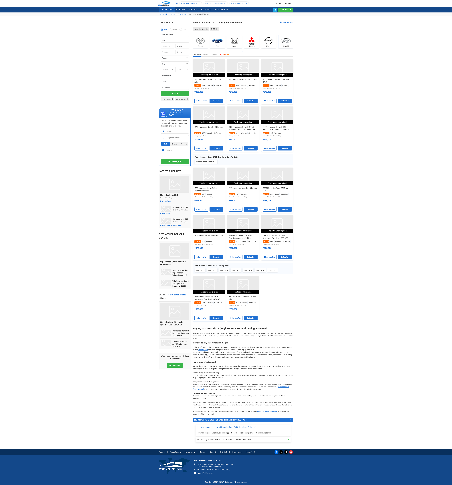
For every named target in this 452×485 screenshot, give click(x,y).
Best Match (197, 55)
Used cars (180, 10)
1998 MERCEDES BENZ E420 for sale (242, 298)
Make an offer (201, 101)
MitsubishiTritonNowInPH (191, 3)
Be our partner (237, 452)
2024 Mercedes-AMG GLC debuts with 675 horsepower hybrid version (180, 344)
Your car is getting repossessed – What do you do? (180, 273)
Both (166, 29)
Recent (214, 55)
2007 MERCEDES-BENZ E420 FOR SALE (277, 80)
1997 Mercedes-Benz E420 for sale (243, 79)
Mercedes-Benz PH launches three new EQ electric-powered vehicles (180, 333)
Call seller (216, 101)
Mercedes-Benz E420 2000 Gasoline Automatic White (240, 236)
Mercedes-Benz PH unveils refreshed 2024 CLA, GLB (171, 323)
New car (175, 144)
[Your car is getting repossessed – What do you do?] (165, 272)
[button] (242, 51)
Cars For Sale (167, 10)
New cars (193, 10)
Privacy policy (190, 452)
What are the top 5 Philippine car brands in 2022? (180, 283)
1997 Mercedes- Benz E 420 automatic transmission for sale (276, 128)
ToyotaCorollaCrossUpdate (216, 3)
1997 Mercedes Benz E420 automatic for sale (205, 189)
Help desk (223, 452)
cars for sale (203, 350)
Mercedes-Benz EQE (180, 219)
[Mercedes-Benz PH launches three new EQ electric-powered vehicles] (165, 333)
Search (175, 93)
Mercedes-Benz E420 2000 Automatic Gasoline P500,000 (275, 236)
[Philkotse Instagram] (286, 452)
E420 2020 (260, 270)
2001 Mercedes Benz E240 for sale (275, 189)
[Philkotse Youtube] (291, 452)
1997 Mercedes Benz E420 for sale (243, 188)
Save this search (167, 99)
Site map (203, 452)
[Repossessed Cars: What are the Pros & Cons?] (174, 251)
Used (185, 29)
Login (280, 3)
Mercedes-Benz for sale (179, 14)
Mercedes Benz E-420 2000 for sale (207, 80)
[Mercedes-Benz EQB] (174, 184)
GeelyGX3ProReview (240, 3)
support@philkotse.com (205, 473)
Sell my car (286, 10)
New (175, 29)
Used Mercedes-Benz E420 (206, 162)
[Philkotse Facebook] (276, 452)
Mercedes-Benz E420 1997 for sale (208, 235)
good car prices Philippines (267, 411)
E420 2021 (272, 270)
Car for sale (163, 14)
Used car (184, 144)
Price (205, 55)
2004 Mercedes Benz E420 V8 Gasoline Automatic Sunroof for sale (242, 128)
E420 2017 (224, 270)
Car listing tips (251, 452)
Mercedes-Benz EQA (180, 207)
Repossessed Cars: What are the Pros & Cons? (174, 263)
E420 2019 (248, 270)
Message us (177, 161)
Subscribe (176, 365)
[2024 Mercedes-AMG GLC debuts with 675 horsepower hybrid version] (165, 343)
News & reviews (221, 10)
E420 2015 (200, 270)
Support (213, 452)
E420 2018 (236, 270)
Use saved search (182, 99)
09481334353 (201, 470)
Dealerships (206, 10)
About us (162, 452)
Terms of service (175, 452)
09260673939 (219, 470)
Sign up (290, 3)
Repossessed (224, 55)
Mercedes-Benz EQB (169, 195)
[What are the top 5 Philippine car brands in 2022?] (165, 283)
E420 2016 (212, 270)
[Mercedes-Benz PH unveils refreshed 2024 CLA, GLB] (174, 311)
